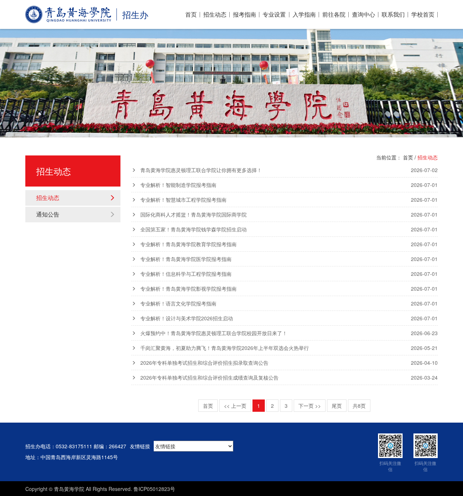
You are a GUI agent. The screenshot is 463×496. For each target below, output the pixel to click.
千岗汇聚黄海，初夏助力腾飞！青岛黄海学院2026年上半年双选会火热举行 (289, 347)
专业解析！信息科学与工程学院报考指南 (289, 273)
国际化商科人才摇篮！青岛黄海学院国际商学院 (289, 214)
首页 (191, 14)
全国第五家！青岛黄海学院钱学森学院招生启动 (289, 229)
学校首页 (422, 14)
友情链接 (140, 446)
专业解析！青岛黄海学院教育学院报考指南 (289, 244)
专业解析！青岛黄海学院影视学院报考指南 (289, 288)
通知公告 (47, 214)
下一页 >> (309, 405)
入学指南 (304, 14)
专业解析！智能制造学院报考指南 (289, 184)
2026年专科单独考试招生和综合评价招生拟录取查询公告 (289, 362)
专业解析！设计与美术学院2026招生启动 (289, 318)
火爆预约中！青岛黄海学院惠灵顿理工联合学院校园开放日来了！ (289, 333)
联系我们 (393, 14)
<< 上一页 (235, 405)
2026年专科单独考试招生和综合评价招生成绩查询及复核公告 (289, 377)
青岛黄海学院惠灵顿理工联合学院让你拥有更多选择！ (289, 170)
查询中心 (363, 14)
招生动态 (214, 14)
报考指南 (244, 14)
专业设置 (274, 14)
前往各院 (333, 14)
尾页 (337, 405)
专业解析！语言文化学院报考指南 (289, 303)
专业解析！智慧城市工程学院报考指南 (289, 199)
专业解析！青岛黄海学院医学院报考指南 (289, 258)
